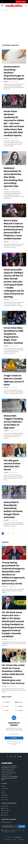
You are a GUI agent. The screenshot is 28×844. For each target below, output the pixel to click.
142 (13, 533)
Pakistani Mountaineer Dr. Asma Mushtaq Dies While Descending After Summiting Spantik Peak (13, 177)
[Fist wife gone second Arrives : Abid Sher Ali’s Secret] (14, 450)
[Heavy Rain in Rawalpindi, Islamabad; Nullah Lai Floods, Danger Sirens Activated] (14, 492)
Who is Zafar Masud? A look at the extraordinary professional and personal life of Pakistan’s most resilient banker (14, 229)
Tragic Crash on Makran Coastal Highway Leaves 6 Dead (14, 380)
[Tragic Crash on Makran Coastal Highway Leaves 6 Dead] (14, 365)
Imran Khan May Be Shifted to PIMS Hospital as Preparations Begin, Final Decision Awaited (13, 335)
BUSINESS (5, 204)
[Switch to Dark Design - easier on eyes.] (2, 1)
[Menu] (2, 5)
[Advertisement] (14, 27)
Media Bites (18, 837)
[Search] (26, 5)
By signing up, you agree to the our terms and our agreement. (15, 743)
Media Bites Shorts (20, 1)
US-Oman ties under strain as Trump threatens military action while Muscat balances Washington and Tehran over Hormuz (13, 674)
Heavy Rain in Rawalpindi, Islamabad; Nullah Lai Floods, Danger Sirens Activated (13, 510)
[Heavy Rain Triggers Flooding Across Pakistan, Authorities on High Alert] (14, 405)
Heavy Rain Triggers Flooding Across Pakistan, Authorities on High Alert (13, 421)
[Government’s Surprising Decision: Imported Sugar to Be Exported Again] (14, 56)
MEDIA (4, 253)
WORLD (4, 546)
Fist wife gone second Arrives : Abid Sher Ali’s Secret (12, 465)
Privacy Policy (17, 743)
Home (3, 10)
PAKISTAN (5, 50)
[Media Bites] (14, 6)
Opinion (4, 95)
